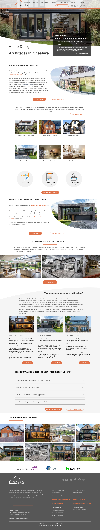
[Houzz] (75, 6)
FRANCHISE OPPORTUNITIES (55, 525)
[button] (35, 2)
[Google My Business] (84, 6)
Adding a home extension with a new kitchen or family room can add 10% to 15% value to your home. (20, 357)
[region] (26, 141)
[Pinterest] (81, 6)
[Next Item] (97, 266)
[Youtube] (72, 6)
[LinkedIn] (62, 480)
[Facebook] (78, 6)
